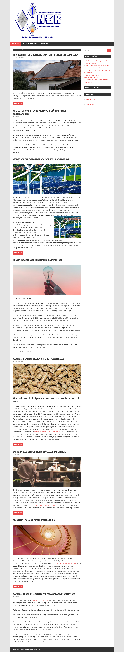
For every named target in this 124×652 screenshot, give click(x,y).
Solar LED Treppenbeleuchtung (66, 563)
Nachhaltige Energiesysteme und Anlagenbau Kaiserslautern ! (44, 593)
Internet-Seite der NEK (40, 600)
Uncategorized (19, 57)
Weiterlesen (18, 103)
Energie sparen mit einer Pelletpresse (47, 432)
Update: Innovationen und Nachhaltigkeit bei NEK (37, 260)
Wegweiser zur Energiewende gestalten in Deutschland (41, 159)
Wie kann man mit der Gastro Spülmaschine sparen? (39, 451)
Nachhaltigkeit (19, 162)
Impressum (44, 44)
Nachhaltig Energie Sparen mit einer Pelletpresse (38, 358)
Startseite (15, 44)
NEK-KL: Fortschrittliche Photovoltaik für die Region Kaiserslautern (40, 112)
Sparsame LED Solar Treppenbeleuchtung (34, 520)
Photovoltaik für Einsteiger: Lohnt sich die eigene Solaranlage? (45, 54)
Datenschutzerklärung (30, 44)
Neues (17, 116)
